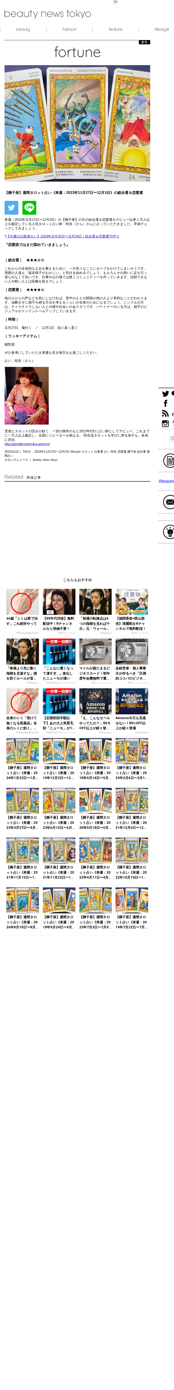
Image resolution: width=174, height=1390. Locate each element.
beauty (23, 29)
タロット (88, 451)
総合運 (142, 451)
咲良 (114, 451)
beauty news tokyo (45, 459)
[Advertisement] (77, 525)
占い (107, 451)
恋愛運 (122, 451)
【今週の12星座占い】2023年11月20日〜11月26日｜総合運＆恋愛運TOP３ (62, 236)
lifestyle (76, 451)
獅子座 (132, 451)
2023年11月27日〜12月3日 (52, 451)
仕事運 (99, 451)
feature (116, 29)
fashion (69, 29)
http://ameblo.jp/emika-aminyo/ (27, 444)
